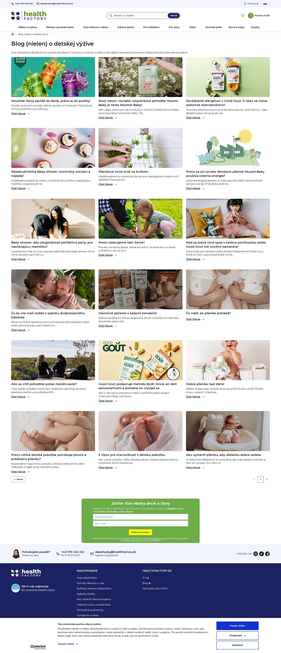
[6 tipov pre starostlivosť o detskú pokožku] (140, 430)
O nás (145, 577)
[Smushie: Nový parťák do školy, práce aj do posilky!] (53, 76)
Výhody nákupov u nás (90, 583)
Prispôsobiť (236, 635)
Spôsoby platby (86, 594)
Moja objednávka (87, 577)
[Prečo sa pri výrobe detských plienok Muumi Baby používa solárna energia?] (228, 147)
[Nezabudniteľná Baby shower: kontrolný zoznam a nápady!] (53, 147)
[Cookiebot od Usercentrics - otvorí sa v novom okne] (38, 647)
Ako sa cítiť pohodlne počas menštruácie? (44, 384)
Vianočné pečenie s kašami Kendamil (128, 313)
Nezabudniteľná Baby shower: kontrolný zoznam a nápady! (50, 174)
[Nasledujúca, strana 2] (261, 479)
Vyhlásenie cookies (88, 615)
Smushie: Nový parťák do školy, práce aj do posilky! (50, 101)
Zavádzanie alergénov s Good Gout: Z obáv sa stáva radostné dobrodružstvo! (226, 103)
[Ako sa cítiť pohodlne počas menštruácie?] (53, 360)
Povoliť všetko (237, 625)
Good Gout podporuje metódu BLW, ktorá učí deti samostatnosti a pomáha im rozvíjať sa (138, 386)
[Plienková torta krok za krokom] (140, 147)
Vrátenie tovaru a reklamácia (93, 604)
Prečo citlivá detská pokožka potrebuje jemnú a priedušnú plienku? (48, 457)
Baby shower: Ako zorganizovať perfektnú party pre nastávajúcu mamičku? (52, 244)
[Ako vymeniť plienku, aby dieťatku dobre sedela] (228, 430)
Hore (20, 479)
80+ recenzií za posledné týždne (38, 590)
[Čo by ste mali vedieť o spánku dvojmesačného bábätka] (53, 289)
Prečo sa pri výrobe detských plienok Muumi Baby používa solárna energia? (225, 174)
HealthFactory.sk (158, 538)
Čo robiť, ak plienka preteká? (208, 313)
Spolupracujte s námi (154, 588)
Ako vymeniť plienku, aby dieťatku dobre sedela (223, 455)
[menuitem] (29, 27)
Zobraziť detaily (66, 644)
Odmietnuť (237, 645)
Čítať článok (18, 113)
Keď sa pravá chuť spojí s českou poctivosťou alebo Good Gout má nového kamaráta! (226, 244)
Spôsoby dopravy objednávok (94, 588)
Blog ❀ (146, 583)
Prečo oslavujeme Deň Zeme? (122, 242)
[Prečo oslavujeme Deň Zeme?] (140, 218)
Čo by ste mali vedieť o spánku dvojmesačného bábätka (48, 315)
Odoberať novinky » (140, 532)
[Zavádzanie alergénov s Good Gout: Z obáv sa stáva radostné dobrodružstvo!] (228, 76)
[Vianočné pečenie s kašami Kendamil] (140, 289)
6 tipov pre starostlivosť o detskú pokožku (132, 455)
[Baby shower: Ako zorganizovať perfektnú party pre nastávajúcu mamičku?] (53, 218)
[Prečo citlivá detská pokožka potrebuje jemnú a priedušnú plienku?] (53, 430)
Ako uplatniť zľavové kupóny (94, 599)
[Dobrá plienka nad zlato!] (228, 360)
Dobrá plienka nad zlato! (205, 384)
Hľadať (173, 15)
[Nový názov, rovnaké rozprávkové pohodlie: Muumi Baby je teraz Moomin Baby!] (140, 76)
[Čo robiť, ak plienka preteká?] (228, 289)
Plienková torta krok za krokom (123, 171)
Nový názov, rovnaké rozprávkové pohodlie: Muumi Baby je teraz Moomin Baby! (138, 103)
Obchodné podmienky (90, 610)
